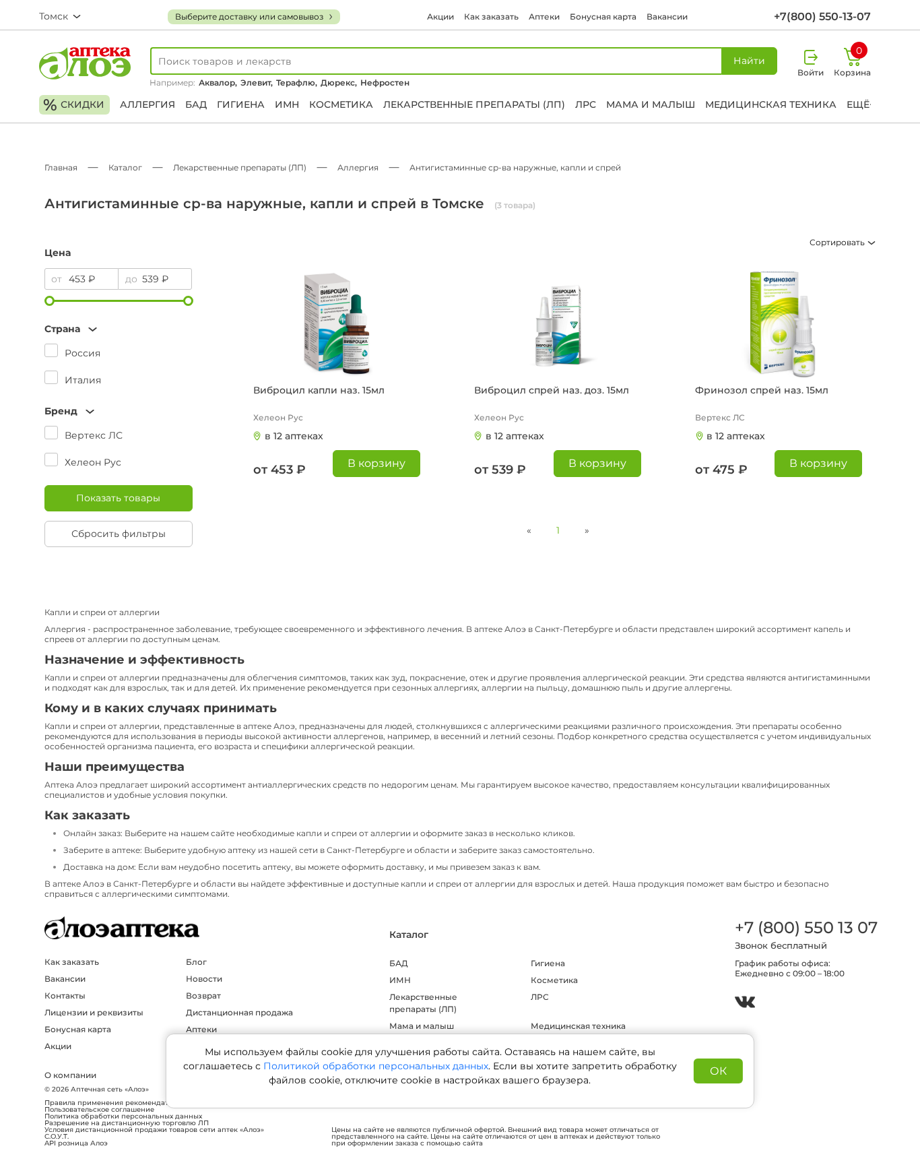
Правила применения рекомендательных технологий (140, 1103)
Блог (196, 962)
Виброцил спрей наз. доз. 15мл (551, 390)
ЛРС (585, 104)
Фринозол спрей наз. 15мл (761, 390)
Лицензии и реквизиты (93, 1012)
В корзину (376, 463)
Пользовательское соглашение (99, 1109)
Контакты (65, 995)
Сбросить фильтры (118, 534)
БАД (196, 104)
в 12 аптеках (294, 436)
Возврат (203, 995)
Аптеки (544, 16)
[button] (118, 329)
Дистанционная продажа (239, 1012)
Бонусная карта (603, 16)
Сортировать (838, 242)
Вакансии (667, 16)
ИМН (287, 104)
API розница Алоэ (76, 1143)
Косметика (341, 104)
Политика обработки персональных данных (123, 1116)
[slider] (49, 301)
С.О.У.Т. (56, 1136)
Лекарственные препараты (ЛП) (474, 104)
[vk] (745, 1003)
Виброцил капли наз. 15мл (319, 390)
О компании (70, 1075)
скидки (73, 105)
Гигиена (241, 104)
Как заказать (491, 16)
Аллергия (147, 104)
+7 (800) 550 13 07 (805, 927)
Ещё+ (861, 104)
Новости (204, 979)
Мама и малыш (650, 104)
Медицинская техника (770, 104)
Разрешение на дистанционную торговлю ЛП (126, 1123)
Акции (440, 16)
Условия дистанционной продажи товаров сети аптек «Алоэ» (154, 1130)
